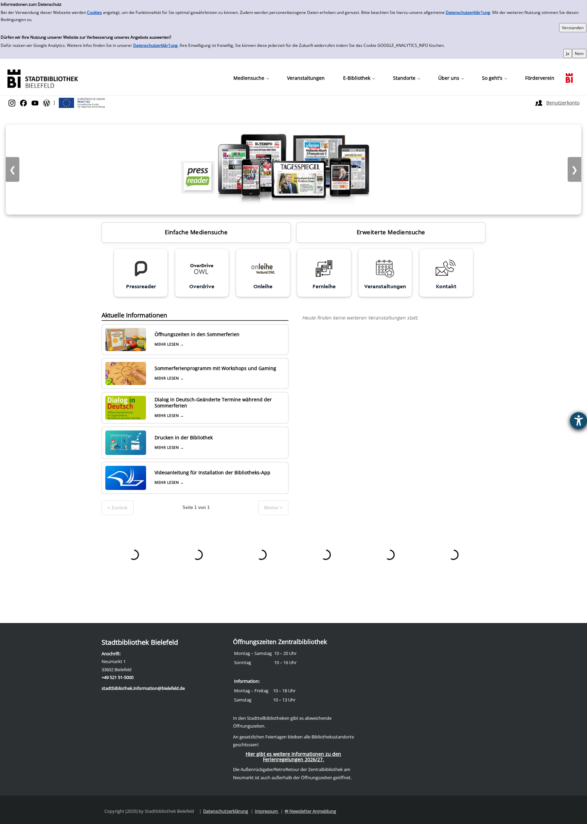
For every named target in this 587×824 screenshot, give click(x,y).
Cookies (94, 12)
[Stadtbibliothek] (42, 78)
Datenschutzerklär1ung (468, 12)
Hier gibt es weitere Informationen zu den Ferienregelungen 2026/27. (293, 757)
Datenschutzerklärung (225, 811)
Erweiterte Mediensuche (391, 232)
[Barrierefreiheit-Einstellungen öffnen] (578, 420)
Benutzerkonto (563, 102)
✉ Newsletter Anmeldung (310, 811)
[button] (251, 78)
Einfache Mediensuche (196, 232)
